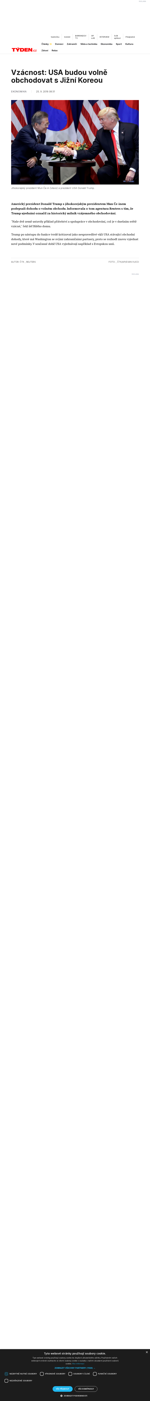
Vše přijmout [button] (62, 1389)
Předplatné (130, 37)
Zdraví (44, 50)
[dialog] (75, 1375)
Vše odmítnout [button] (86, 1389)
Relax (55, 50)
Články (45, 44)
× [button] (147, 1352)
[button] (75, 1367)
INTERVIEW (104, 37)
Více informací (78, 1363)
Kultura (129, 44)
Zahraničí (72, 44)
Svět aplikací (117, 37)
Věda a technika (88, 44)
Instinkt (67, 37)
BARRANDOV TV (80, 37)
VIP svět (93, 37)
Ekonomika (106, 44)
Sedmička (55, 37)
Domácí (59, 44)
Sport (119, 44)
